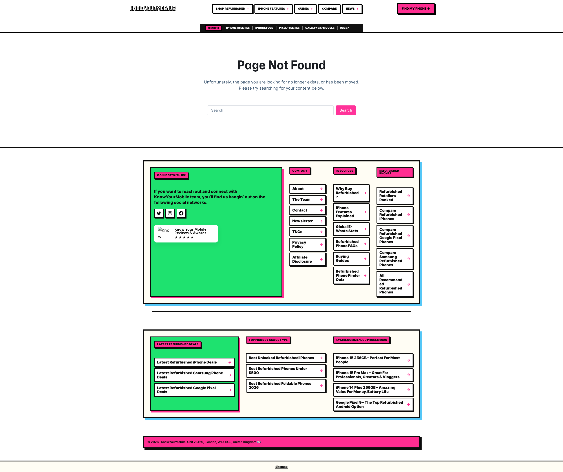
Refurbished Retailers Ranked (390, 195)
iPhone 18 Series (238, 27)
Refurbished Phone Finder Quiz (348, 275)
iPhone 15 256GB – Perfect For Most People (368, 360)
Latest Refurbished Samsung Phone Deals (190, 375)
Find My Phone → (416, 8)
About (298, 188)
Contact (299, 210)
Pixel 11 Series (289, 27)
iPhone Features (271, 8)
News (350, 8)
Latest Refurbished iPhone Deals (187, 362)
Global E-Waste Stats (347, 228)
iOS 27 (344, 27)
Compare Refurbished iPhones (390, 214)
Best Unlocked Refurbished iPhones (281, 358)
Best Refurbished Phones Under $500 (278, 370)
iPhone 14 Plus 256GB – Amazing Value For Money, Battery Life (365, 389)
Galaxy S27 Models (320, 27)
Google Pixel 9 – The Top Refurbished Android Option (369, 404)
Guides (303, 8)
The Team (301, 199)
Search (346, 110)
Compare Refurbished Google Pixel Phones (390, 235)
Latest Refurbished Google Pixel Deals (186, 390)
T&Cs (297, 232)
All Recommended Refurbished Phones (390, 283)
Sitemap (281, 466)
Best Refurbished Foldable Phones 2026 (280, 385)
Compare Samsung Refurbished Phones (390, 258)
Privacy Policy (299, 244)
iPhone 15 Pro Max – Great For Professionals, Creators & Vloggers (368, 375)
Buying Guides (342, 258)
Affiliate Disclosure (302, 259)
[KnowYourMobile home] (152, 8)
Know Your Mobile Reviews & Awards (190, 231)
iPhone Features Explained (345, 212)
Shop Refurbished (230, 8)
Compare (329, 8)
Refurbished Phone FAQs (347, 243)
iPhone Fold (264, 27)
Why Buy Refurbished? (347, 192)
